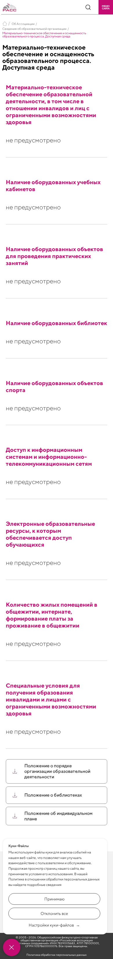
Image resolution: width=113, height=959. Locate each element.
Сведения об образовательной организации (34, 28)
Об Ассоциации (23, 24)
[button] (106, 7)
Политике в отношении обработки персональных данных (54, 879)
